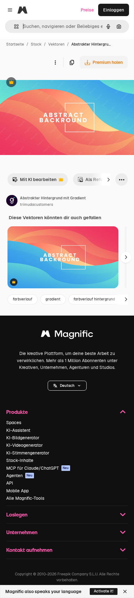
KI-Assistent (18, 430)
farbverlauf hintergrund (94, 299)
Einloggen (113, 10)
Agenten (19, 475)
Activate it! (103, 591)
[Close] (125, 591)
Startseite (15, 44)
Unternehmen (21, 532)
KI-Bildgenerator (22, 438)
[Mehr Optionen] (55, 62)
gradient (52, 299)
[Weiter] (108, 179)
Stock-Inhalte (19, 460)
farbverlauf (22, 299)
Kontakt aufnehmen (29, 550)
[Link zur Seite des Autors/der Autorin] (11, 201)
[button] (67, 386)
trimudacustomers (36, 204)
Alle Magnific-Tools (25, 498)
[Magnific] (67, 335)
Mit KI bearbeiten (34, 181)
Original (40, 83)
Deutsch (67, 385)
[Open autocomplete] (13, 26)
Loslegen (16, 514)
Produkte (17, 412)
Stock (36, 44)
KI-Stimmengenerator (27, 453)
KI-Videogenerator (24, 445)
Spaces (13, 422)
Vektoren (56, 44)
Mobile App (17, 491)
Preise (87, 10)
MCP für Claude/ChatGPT (37, 468)
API (9, 483)
